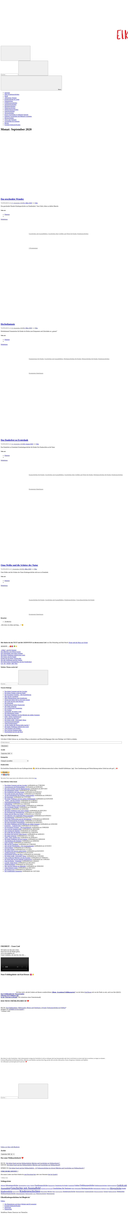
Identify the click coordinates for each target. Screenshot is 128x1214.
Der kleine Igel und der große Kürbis (15, 851)
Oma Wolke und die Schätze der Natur (19, 565)
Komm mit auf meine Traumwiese (14, 705)
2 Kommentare (33, 248)
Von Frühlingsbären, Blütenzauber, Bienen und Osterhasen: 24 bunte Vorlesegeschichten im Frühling (35, 1008)
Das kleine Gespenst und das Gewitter (15, 691)
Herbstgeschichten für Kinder (72, 359)
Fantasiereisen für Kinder (36, 359)
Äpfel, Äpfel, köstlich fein (12, 837)
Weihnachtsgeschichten (11, 109)
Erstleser (28, 1185)
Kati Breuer (88, 992)
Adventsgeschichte (11, 1185)
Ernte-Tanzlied (8, 842)
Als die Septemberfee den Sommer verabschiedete (19, 795)
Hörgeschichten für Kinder (90, 359)
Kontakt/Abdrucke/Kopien (12, 125)
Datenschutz (8, 1209)
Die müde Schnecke (10, 706)
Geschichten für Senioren (11, 121)
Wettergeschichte (29, 1193)
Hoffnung (103, 1188)
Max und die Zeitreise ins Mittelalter (15, 866)
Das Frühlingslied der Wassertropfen (12, 994)
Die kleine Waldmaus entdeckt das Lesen (13, 655)
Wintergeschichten (9, 108)
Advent (3, 1185)
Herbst (72, 1188)
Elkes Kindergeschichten (11, 94)
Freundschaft (71, 1185)
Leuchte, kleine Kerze (11, 863)
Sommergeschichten (10, 104)
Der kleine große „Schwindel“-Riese (15, 720)
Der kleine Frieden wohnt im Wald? (15, 693)
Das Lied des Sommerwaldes (13, 730)
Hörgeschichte (115, 1188)
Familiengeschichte (41, 1185)
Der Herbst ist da (9, 869)
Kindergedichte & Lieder (11, 99)
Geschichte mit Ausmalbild (26, 1187)
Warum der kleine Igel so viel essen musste (17, 700)
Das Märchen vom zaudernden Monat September (19, 815)
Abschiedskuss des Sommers (13, 841)
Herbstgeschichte (87, 1188)
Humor (108, 1188)
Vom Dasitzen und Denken (12, 728)
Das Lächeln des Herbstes (12, 831)
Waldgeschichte (112, 1191)
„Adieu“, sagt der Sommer (8, 650)
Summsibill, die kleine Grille (12, 711)
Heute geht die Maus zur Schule (78, 642)
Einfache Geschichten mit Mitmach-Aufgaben (18, 116)
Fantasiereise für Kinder (61, 1185)
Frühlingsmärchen (112, 1185)
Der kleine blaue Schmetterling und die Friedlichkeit (16, 662)
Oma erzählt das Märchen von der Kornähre (17, 858)
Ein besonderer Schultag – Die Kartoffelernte (17, 695)
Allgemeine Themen (10, 98)
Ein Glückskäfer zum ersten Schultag (12, 653)
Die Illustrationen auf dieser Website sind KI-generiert (20, 1204)
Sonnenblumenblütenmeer (12, 802)
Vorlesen (105, 1191)
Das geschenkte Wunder (12, 199)
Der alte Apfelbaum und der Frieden (11, 660)
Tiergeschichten (9, 113)
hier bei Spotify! (53, 1174)
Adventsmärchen (22, 1185)
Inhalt (6, 96)
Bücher (6, 123)
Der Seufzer (8, 710)
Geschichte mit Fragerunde (47, 1188)
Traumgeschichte (89, 1191)
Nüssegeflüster (8, 847)
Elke (36, 203)
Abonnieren (4, 746)
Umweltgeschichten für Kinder (85, 600)
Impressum (7, 1207)
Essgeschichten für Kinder (36, 475)
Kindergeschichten (82, 234)
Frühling (76, 1185)
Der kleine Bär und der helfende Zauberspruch (18, 859)
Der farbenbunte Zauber (11, 713)
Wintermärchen (50, 1193)
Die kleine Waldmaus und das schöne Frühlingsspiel (19, 799)
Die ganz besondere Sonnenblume (14, 822)
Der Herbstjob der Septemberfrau (14, 812)
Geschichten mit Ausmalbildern (38, 234)
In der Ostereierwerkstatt (9, 997)
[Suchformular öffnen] (15, 53)
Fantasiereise (51, 1185)
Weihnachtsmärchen (20, 1193)
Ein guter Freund (9, 849)
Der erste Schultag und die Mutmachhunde (17, 788)
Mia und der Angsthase (11, 696)
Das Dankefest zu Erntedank (14, 440)
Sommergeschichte (69, 1191)
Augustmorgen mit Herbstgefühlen (14, 787)
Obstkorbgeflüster (9, 864)
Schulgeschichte (59, 1191)
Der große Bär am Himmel (12, 832)
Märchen (49, 1191)
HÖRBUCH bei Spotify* (16, 1009)
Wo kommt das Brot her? (11, 718)
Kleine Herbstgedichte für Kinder (14, 820)
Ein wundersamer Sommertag (13, 708)
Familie (32, 1185)
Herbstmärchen (97, 1188)
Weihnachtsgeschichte (8, 1193)
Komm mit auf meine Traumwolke (11, 658)
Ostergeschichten (9, 111)
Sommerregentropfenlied (11, 722)
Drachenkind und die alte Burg (13, 732)
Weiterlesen (4, 219)
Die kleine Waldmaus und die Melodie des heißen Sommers (22, 715)
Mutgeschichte (44, 1191)
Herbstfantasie (8, 324)
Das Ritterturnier (9, 817)
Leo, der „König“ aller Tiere (9, 663)
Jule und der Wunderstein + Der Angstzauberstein (19, 846)
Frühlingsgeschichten (10, 103)
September (7, 809)
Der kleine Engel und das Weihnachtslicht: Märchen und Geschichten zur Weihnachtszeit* (33, 1165)
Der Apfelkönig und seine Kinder (14, 792)
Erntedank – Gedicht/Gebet (12, 826)
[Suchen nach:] (9, 74)
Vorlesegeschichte (98, 1191)
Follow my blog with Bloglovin (10, 1147)
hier (36, 778)
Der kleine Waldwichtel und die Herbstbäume (17, 819)
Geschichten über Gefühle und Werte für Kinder (62, 234)
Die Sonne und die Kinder (8, 657)
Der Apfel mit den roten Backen (13, 701)
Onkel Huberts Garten (11, 868)
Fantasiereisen (8, 101)
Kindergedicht (6, 1191)
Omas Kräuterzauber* (11, 723)
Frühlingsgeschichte (87, 1185)
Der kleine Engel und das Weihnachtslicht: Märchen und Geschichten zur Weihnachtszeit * (33, 1163)
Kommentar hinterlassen (36, 373)
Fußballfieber (8, 804)
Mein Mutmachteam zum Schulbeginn (15, 698)
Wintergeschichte (41, 1193)
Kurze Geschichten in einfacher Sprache (16, 114)
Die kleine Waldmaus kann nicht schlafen (16, 810)
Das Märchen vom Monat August (11, 652)
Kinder (124, 1188)
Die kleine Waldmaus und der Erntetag (15, 839)
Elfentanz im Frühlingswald (9, 995)
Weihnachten (120, 1191)
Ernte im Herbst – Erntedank (12, 861)
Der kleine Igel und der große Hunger (15, 834)
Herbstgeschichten (9, 106)
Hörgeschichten (9, 118)
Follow (3, 1201)
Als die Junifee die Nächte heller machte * (16, 725)
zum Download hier (30, 1174)
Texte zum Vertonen (10, 120)
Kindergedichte (16, 1191)
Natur (53, 1191)
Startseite (7, 93)
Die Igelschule (8, 703)
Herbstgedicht (78, 1188)
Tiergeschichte (80, 1191)
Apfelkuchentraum (10, 852)
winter (34, 1193)
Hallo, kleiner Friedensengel (12, 716)
